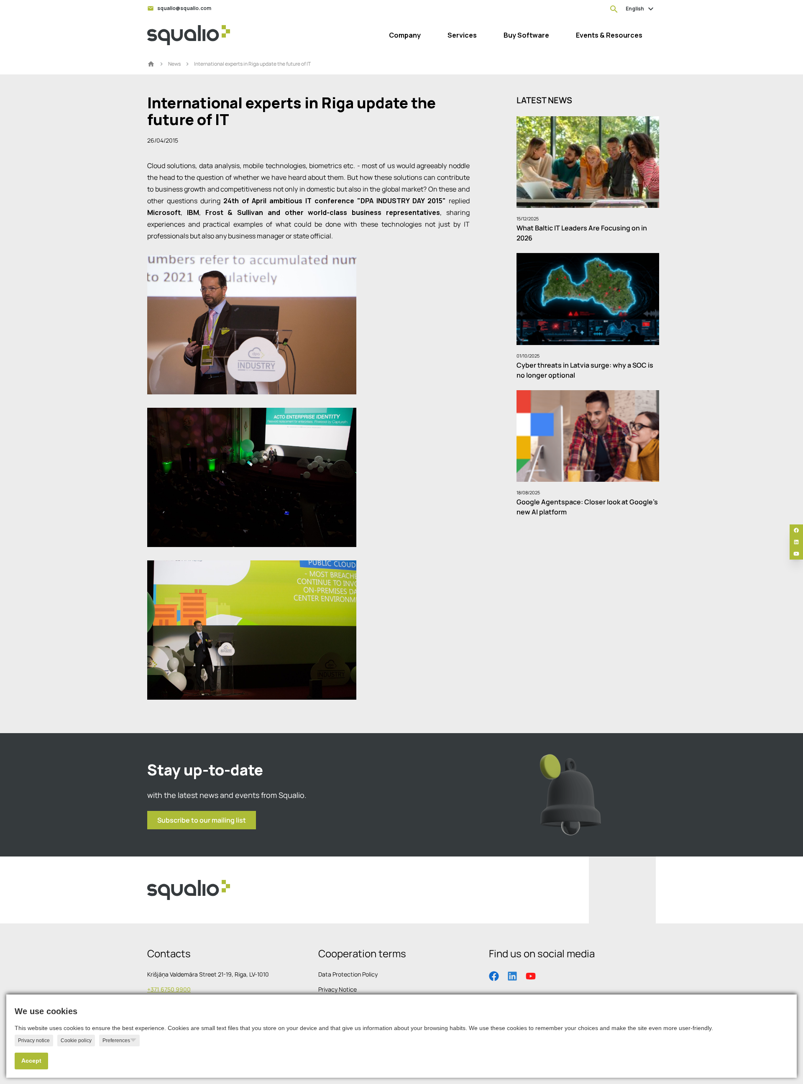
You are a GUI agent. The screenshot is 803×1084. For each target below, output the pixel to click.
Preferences (116, 1040)
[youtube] (796, 554)
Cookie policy (76, 1040)
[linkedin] (796, 542)
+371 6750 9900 (169, 989)
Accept (31, 1061)
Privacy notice (34, 1040)
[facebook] (796, 530)
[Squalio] (188, 35)
